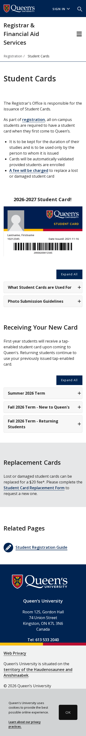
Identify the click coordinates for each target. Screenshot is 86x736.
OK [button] (68, 712)
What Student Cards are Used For (39, 287)
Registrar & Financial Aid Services (21, 33)
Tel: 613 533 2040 (43, 639)
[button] (80, 8)
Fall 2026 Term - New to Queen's (39, 407)
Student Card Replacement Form (34, 487)
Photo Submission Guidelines (35, 301)
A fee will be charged (28, 170)
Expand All (69, 274)
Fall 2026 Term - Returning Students (33, 423)
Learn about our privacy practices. (25, 724)
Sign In (59, 9)
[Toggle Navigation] (79, 34)
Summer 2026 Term (26, 393)
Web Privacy (15, 653)
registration (33, 119)
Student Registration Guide (41, 547)
